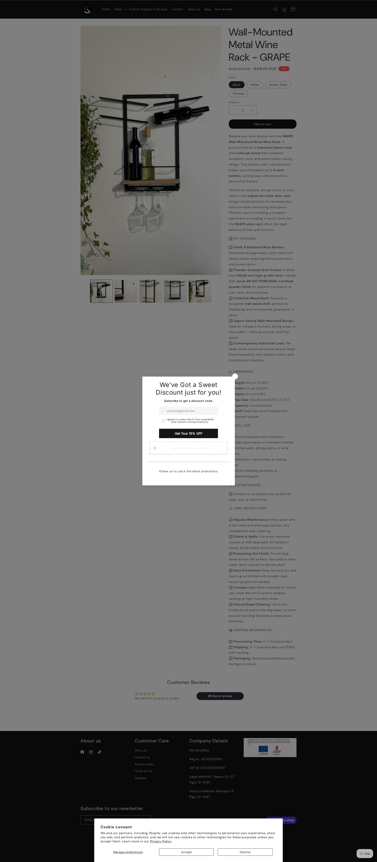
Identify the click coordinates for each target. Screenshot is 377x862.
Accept (186, 852)
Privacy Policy (161, 841)
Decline (245, 852)
